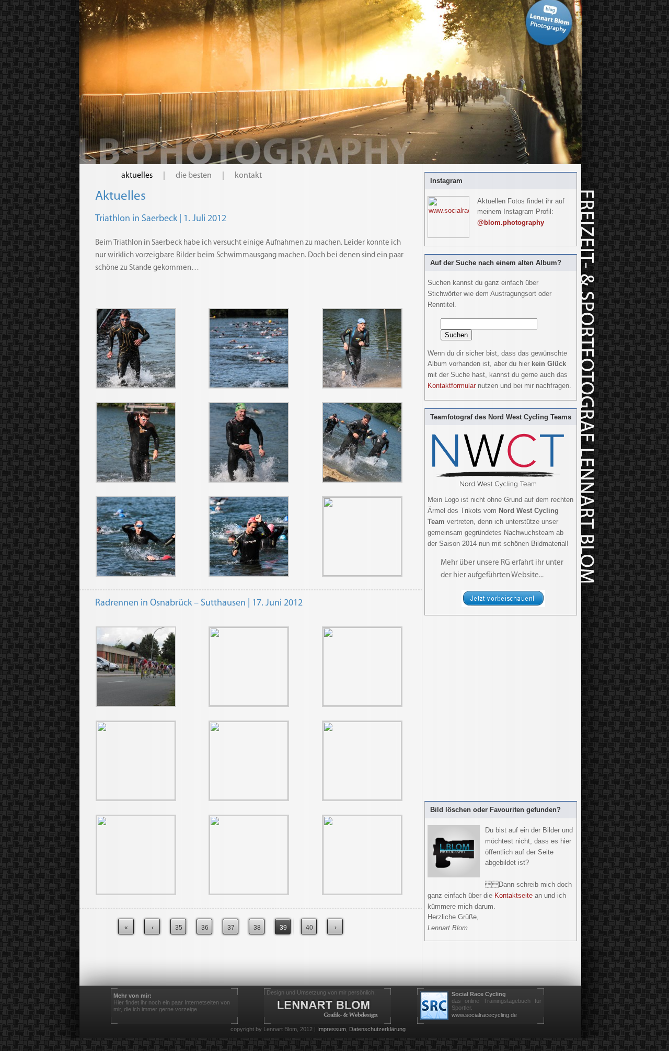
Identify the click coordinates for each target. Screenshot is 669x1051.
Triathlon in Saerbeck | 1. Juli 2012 (160, 219)
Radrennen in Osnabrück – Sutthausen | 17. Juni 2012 (199, 603)
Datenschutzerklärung (377, 1029)
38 (257, 927)
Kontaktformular (452, 386)
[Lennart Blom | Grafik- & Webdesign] (327, 1008)
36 (205, 927)
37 (231, 927)
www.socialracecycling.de (484, 1015)
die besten (194, 176)
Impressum (331, 1029)
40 (309, 927)
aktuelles (137, 176)
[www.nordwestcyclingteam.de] (503, 605)
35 (178, 927)
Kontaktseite (513, 895)
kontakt (248, 176)
